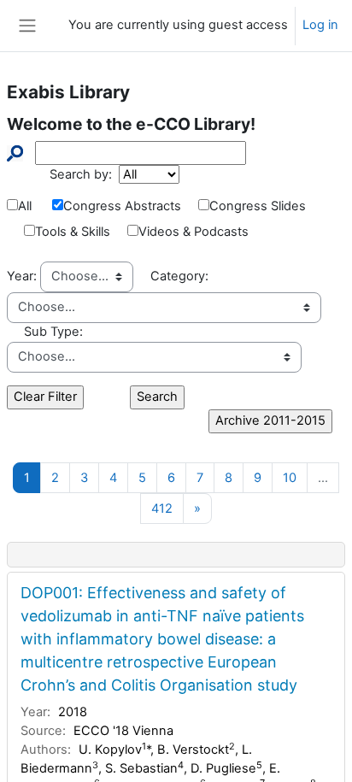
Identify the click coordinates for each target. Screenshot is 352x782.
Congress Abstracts (122, 206)
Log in (320, 24)
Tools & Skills (72, 231)
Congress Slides (257, 206)
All (25, 206)
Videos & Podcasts (193, 231)
